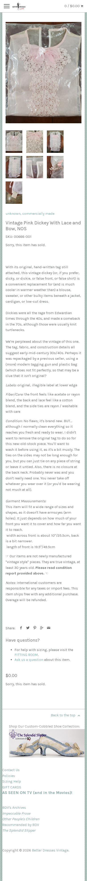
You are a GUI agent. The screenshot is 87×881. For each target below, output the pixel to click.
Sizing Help (11, 781)
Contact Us (11, 770)
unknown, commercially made (30, 213)
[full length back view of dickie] (14, 167)
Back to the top (63, 715)
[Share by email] (48, 628)
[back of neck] (34, 167)
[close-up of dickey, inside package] (34, 141)
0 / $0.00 (72, 6)
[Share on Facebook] (21, 628)
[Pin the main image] (35, 628)
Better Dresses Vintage (50, 850)
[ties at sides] (55, 167)
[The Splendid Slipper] (47, 756)
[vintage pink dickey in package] (43, 72)
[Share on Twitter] (28, 628)
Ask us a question (28, 660)
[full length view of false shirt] (55, 141)
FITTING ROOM (26, 655)
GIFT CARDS (11, 787)
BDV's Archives (14, 807)
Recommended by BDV (20, 825)
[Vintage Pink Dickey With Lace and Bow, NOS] (14, 192)
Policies (8, 776)
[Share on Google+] (41, 628)
